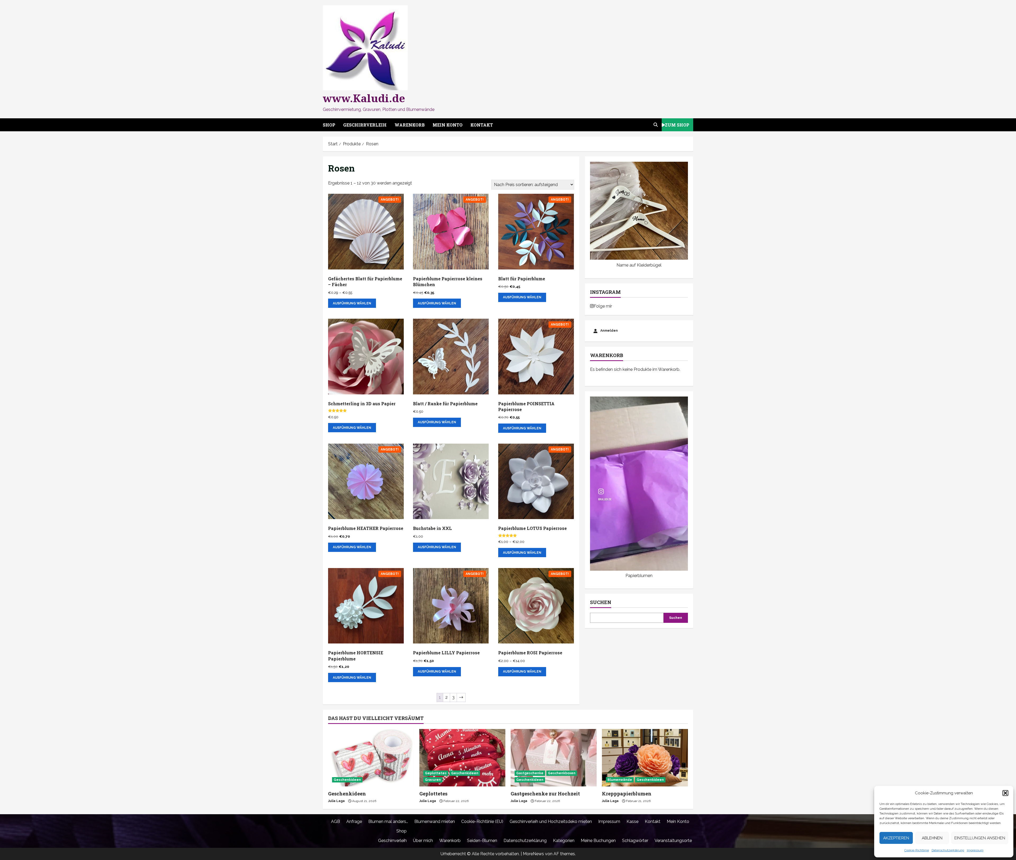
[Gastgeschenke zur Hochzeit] (554, 757)
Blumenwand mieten (434, 821)
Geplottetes (436, 773)
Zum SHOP (677, 124)
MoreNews (533, 853)
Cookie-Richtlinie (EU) (482, 821)
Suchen (600, 602)
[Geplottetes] (462, 757)
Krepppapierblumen (626, 793)
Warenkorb (409, 125)
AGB (335, 821)
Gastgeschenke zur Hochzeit (545, 793)
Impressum (975, 850)
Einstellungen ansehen (979, 838)
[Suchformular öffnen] (656, 125)
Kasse (632, 821)
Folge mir (603, 306)
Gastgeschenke (529, 773)
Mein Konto (447, 125)
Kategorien (563, 840)
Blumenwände (619, 780)
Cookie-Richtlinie (916, 850)
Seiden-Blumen (482, 840)
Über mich (423, 840)
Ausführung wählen (352, 303)
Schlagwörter (635, 840)
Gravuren (433, 780)
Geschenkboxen (561, 773)
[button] (1005, 793)
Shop (329, 125)
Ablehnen (932, 838)
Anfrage (354, 821)
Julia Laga (336, 801)
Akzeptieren (896, 838)
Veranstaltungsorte (673, 840)
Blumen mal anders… (388, 821)
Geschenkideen (347, 780)
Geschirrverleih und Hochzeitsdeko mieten (551, 821)
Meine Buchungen (598, 840)
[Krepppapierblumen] (645, 757)
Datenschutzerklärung (948, 850)
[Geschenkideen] (371, 757)
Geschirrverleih (365, 125)
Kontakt (481, 125)
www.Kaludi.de (364, 98)
